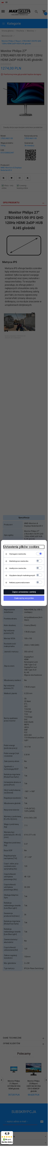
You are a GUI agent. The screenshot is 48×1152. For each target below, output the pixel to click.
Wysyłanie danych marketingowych (22, 575)
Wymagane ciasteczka (17, 554)
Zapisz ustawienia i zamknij (24, 592)
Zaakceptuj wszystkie (24, 598)
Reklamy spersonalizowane (19, 583)
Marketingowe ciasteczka (18, 561)
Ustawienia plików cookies (21, 547)
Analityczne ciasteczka (17, 568)
